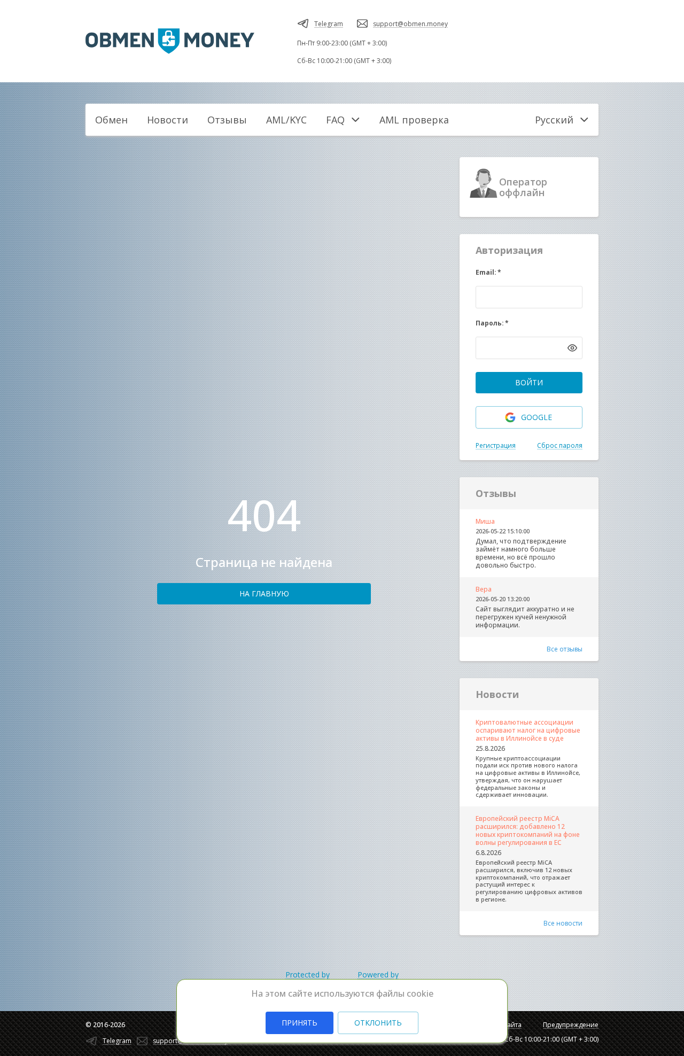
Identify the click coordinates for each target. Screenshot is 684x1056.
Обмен (111, 119)
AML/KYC (286, 119)
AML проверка (414, 119)
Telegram (328, 23)
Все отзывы (564, 649)
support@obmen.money (410, 23)
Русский (554, 119)
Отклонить (378, 1023)
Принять (299, 1023)
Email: (488, 272)
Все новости (562, 923)
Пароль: (492, 323)
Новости (167, 119)
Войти (529, 382)
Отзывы (227, 119)
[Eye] (572, 348)
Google (536, 417)
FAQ (335, 119)
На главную (264, 593)
